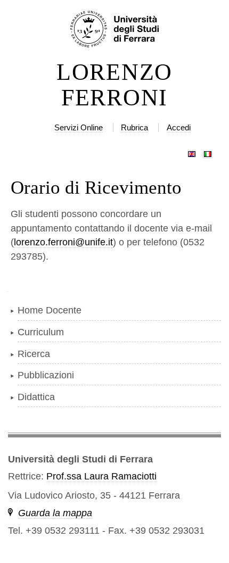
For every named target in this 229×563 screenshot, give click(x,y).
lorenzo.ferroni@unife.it (63, 242)
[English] (191, 151)
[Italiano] (207, 151)
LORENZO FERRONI (114, 85)
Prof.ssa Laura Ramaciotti (101, 476)
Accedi (179, 127)
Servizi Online (78, 127)
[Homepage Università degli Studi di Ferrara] (114, 30)
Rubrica (134, 127)
